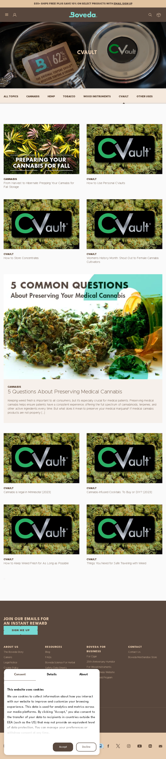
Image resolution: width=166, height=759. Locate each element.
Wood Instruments (97, 96)
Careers (8, 657)
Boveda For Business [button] (96, 649)
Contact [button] (135, 647)
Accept (63, 747)
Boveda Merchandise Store (142, 657)
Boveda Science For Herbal (60, 662)
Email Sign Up (123, 3)
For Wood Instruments (99, 667)
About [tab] (83, 674)
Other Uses (145, 96)
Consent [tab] (20, 674)
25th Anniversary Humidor (101, 662)
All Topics (11, 96)
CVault (124, 96)
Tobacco (69, 96)
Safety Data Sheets (56, 668)
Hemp (51, 96)
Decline (86, 747)
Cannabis (32, 96)
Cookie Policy (11, 668)
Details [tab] (52, 674)
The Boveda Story (13, 652)
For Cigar (92, 656)
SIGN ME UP (21, 630)
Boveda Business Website (101, 672)
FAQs (48, 657)
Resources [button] (53, 647)
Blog (47, 652)
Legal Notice (10, 662)
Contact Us (134, 652)
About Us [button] (11, 647)
